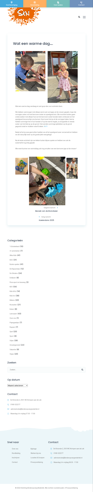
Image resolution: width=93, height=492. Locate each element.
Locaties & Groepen (37, 458)
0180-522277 (15, 404)
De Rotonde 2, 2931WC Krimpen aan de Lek (68, 449)
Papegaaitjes (14, 322)
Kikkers (12, 300)
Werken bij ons (36, 453)
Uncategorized (15, 345)
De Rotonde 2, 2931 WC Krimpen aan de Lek (25, 400)
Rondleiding (16, 453)
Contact (15, 462)
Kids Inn (12, 296)
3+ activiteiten (15, 251)
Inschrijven (16, 458)
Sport (12, 336)
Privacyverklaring (37, 462)
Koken (12, 309)
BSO (11, 260)
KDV (11, 287)
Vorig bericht (46, 217)
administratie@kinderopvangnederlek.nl (25, 409)
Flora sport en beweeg (18, 282)
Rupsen (12, 327)
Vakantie (13, 349)
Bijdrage (34, 449)
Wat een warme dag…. (33, 43)
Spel (11, 331)
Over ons (13, 318)
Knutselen (13, 305)
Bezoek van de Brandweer (46, 211)
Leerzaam (13, 314)
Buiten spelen (14, 264)
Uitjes (12, 340)
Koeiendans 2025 (46, 220)
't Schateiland (14, 246)
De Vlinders (14, 273)
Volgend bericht (49, 208)
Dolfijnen (13, 278)
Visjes (12, 354)
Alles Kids (13, 255)
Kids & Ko (13, 291)
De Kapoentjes (15, 269)
